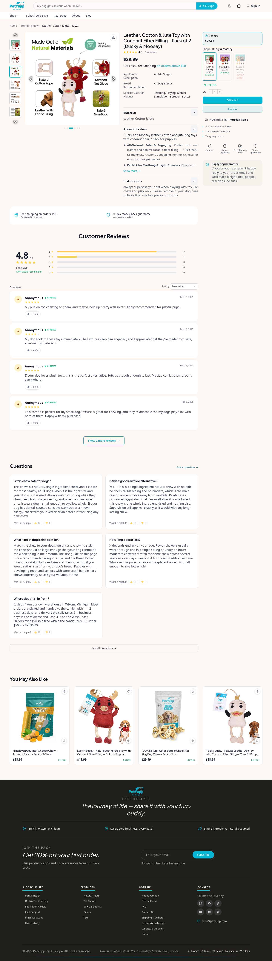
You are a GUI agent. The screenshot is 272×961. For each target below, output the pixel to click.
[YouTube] (200, 912)
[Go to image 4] (73, 128)
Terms (207, 951)
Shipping (233, 951)
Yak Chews (89, 901)
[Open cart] (239, 6)
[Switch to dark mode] (230, 6)
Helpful (34, 314)
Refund (219, 951)
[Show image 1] (15, 45)
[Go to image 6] (79, 128)
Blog (88, 15)
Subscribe (203, 854)
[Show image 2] (15, 58)
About (76, 15)
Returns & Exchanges (153, 923)
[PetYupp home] (17, 6)
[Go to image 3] (69, 128)
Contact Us (148, 912)
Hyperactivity (32, 923)
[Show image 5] (15, 98)
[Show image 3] (15, 72)
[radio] (232, 38)
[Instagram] (200, 903)
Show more (130, 171)
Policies (146, 934)
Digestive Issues (34, 917)
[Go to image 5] (77, 128)
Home (13, 25)
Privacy (195, 951)
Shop (13, 15)
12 (37, 523)
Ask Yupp (208, 6)
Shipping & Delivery (152, 917)
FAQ (144, 906)
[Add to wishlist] (113, 37)
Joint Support (32, 912)
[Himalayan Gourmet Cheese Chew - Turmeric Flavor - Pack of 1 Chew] (39, 716)
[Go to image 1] (64, 128)
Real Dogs (60, 15)
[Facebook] (209, 903)
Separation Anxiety (35, 906)
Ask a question (187, 467)
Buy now (232, 109)
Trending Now (30, 25)
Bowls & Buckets (93, 906)
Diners (87, 912)
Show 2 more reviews (102, 440)
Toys (86, 917)
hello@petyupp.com (214, 921)
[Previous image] (15, 34)
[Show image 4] (15, 85)
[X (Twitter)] (218, 912)
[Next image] (15, 122)
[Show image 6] (15, 112)
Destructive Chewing (36, 901)
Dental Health (32, 895)
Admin (246, 951)
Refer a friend (149, 901)
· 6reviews (150, 52)
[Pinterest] (209, 912)
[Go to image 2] (67, 128)
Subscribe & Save (37, 15)
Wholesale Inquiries (153, 928)
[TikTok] (218, 903)
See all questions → (104, 648)
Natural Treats (91, 895)
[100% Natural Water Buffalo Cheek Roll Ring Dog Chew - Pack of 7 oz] (168, 716)
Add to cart (232, 100)
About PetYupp (150, 895)
